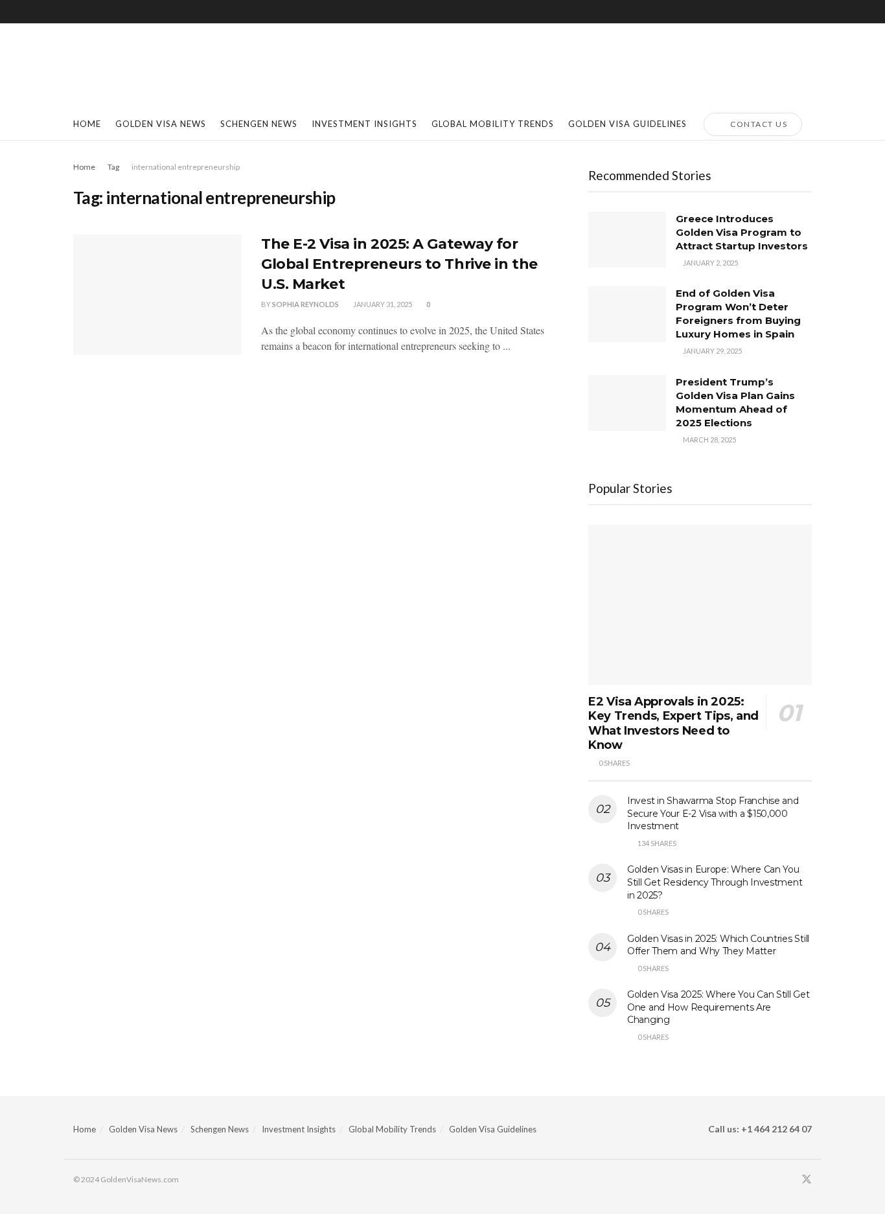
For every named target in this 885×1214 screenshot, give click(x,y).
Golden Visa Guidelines (492, 1129)
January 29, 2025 (712, 351)
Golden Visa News (143, 1129)
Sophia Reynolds (305, 304)
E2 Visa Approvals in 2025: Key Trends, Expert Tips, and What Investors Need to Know (673, 723)
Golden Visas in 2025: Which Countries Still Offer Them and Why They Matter (718, 945)
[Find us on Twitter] (806, 1180)
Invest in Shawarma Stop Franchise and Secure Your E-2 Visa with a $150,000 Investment (713, 813)
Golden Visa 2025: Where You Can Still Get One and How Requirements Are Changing (718, 1007)
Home (87, 124)
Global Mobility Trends (392, 1129)
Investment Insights (299, 1129)
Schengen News (219, 1129)
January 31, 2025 (382, 304)
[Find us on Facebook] (789, 1180)
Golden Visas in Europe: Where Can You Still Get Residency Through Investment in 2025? (714, 882)
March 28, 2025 (709, 439)
